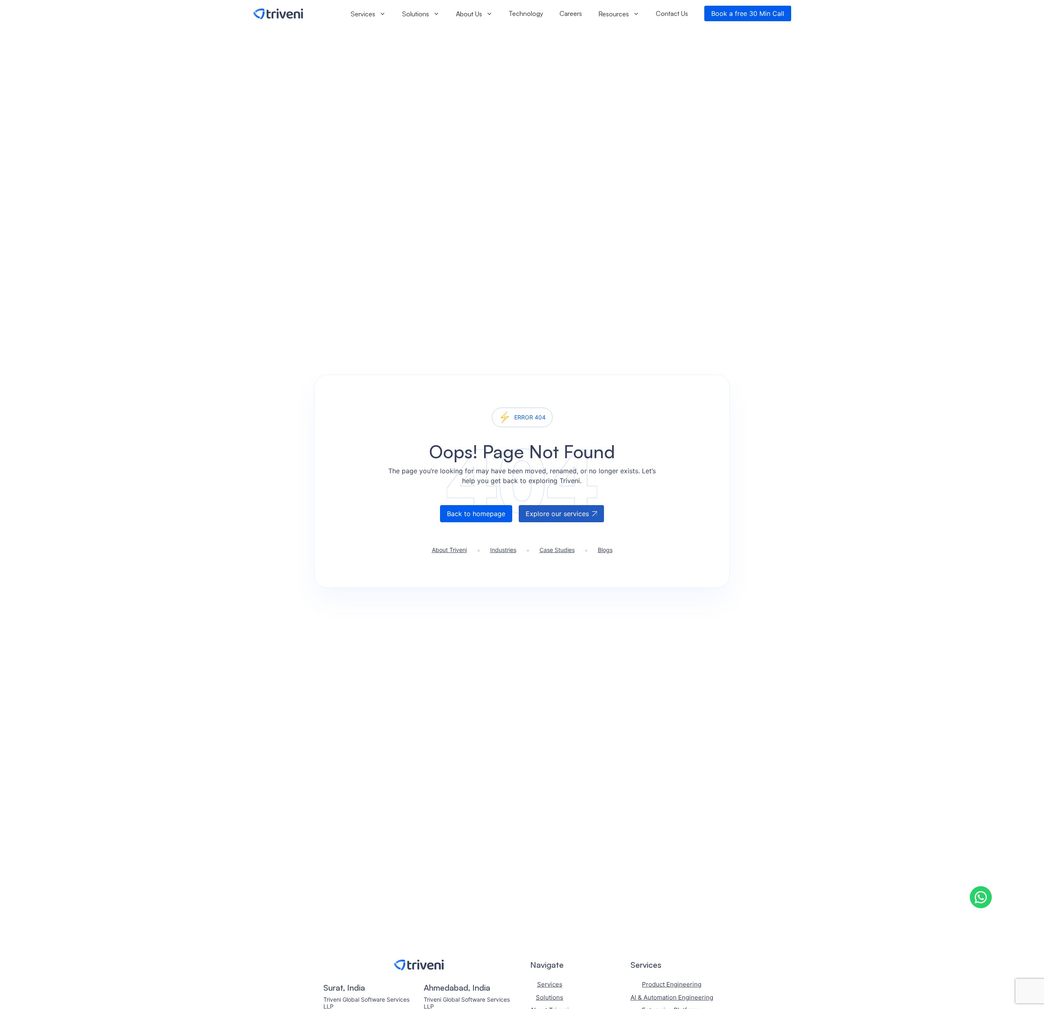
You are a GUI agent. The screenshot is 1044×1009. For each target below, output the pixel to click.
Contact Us (672, 13)
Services (363, 13)
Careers (571, 13)
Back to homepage (476, 514)
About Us (469, 13)
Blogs (605, 549)
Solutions (415, 13)
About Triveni (449, 549)
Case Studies (557, 549)
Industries (503, 549)
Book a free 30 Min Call (747, 13)
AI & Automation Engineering (671, 997)
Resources (613, 13)
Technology (526, 13)
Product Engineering (671, 984)
